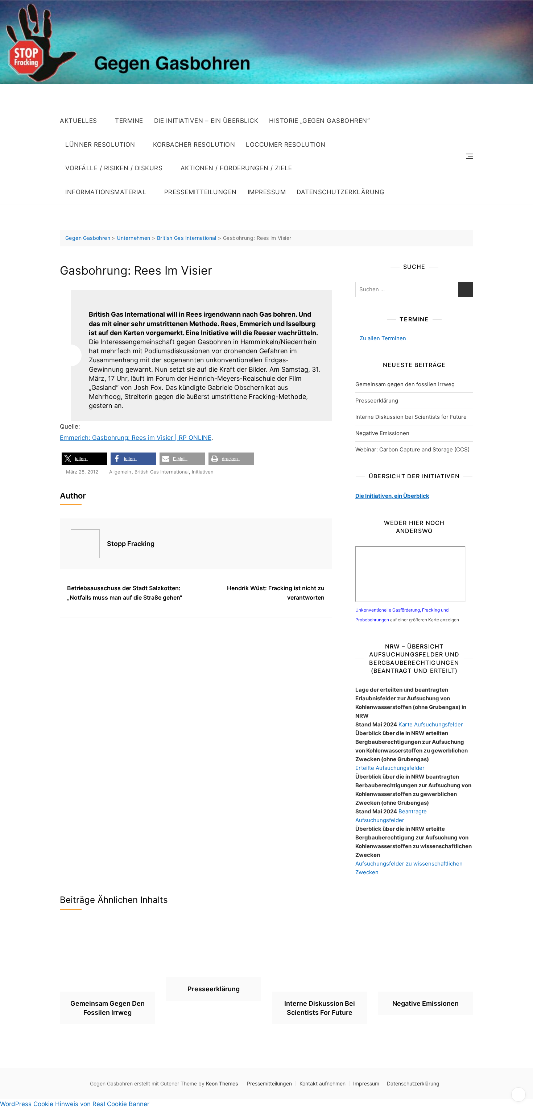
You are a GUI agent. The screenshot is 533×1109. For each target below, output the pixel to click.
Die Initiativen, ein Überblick (392, 495)
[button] (84, 459)
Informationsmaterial (105, 192)
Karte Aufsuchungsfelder (430, 724)
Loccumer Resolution (286, 144)
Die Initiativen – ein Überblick (206, 120)
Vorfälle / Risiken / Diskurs (113, 168)
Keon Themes (222, 1083)
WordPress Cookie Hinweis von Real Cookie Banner (74, 1104)
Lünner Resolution (100, 144)
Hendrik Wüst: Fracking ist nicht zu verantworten (276, 592)
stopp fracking (130, 543)
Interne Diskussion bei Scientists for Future (411, 416)
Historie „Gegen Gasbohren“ (319, 120)
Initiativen (203, 472)
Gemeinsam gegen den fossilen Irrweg (405, 384)
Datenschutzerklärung (340, 192)
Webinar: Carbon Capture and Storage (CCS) (412, 449)
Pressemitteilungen (200, 192)
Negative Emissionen (382, 433)
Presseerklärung (376, 400)
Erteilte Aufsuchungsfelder (390, 767)
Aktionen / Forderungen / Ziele (236, 168)
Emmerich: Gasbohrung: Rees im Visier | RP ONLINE (135, 437)
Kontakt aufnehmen (322, 1083)
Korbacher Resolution (194, 144)
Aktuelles (78, 120)
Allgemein (120, 472)
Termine (129, 120)
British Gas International (162, 472)
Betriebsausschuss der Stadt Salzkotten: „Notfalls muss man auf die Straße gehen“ (124, 592)
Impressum (267, 192)
